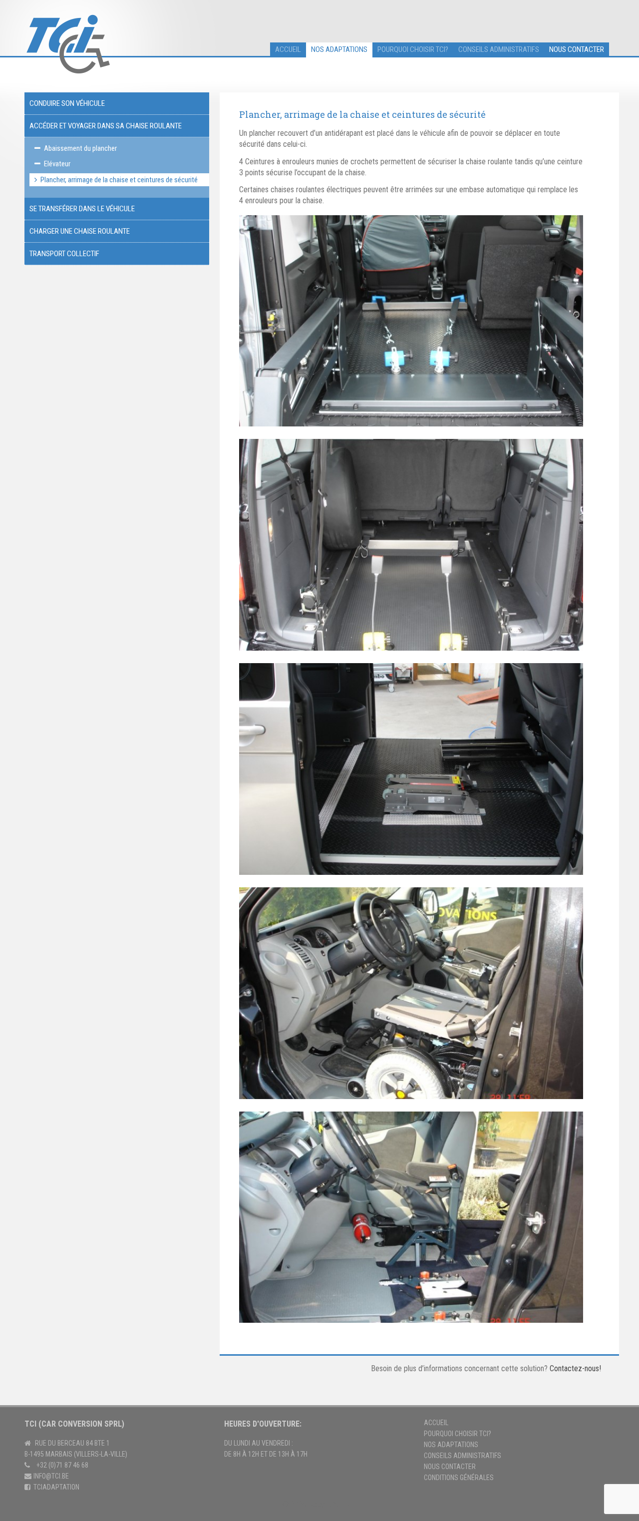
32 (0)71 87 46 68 (64, 1465)
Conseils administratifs (498, 49)
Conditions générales (459, 1478)
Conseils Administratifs (462, 1456)
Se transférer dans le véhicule (82, 208)
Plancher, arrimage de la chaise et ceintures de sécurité (119, 179)
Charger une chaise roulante (79, 231)
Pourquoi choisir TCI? (412, 49)
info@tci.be (51, 1476)
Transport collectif (64, 253)
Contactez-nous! (575, 1368)
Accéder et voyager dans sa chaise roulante (105, 125)
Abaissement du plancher (80, 148)
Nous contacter (576, 49)
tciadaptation (56, 1487)
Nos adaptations (339, 49)
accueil (288, 49)
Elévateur (57, 163)
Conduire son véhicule (67, 103)
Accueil (436, 1423)
